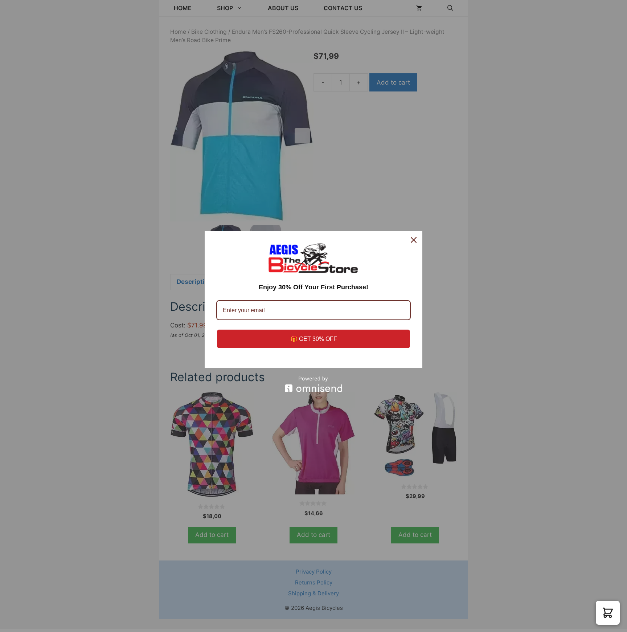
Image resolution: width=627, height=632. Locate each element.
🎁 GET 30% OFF (313, 339)
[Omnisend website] (313, 384)
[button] (608, 613)
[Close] (413, 240)
